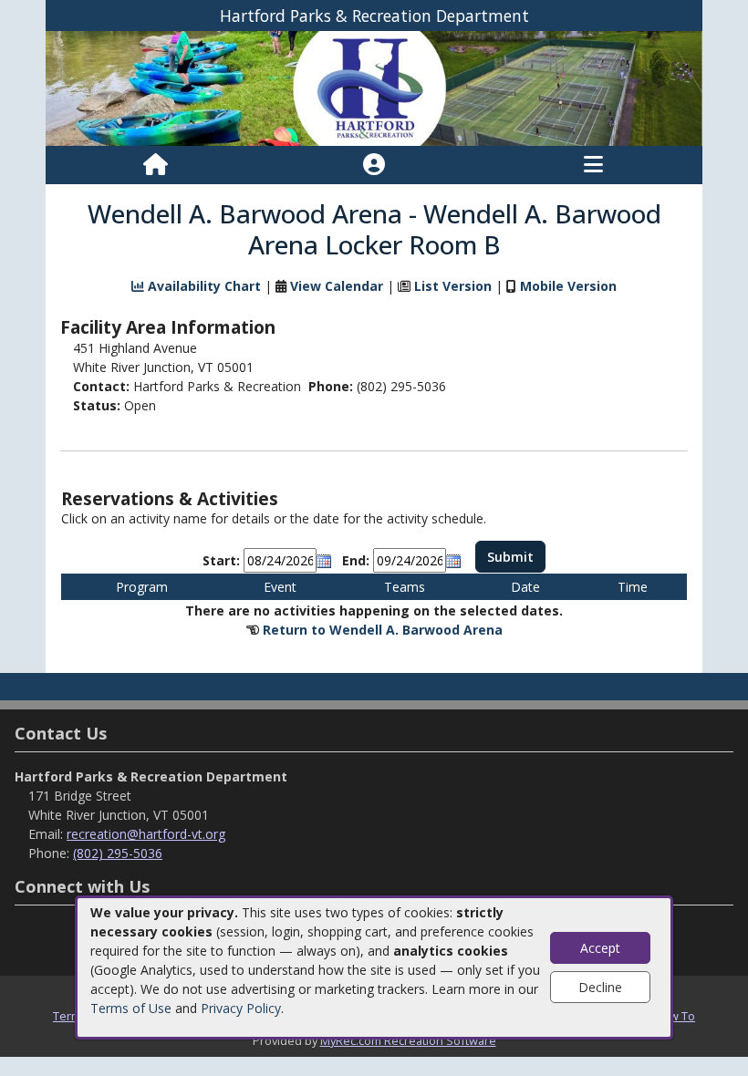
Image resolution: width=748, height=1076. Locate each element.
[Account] (374, 165)
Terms (70, 1016)
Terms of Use (130, 1008)
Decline (600, 987)
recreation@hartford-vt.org (146, 834)
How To (674, 1016)
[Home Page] (155, 165)
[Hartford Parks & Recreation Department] (374, 87)
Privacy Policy (241, 1008)
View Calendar (336, 286)
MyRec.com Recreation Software (408, 1040)
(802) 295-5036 (117, 853)
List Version (453, 286)
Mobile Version (568, 286)
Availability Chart (202, 286)
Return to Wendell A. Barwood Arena (383, 629)
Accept (600, 948)
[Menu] (593, 165)
